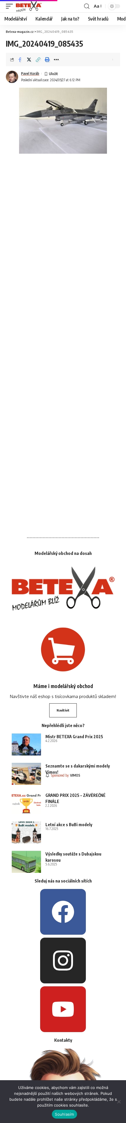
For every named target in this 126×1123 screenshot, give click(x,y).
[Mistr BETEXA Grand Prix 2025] (26, 745)
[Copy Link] (38, 59)
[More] (56, 59)
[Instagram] (63, 960)
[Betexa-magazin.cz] (29, 6)
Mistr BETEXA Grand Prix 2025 (74, 736)
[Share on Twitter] (29, 59)
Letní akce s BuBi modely (68, 824)
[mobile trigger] (11, 6)
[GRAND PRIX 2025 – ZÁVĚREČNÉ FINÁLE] (26, 803)
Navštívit (63, 710)
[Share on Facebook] (20, 59)
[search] (87, 6)
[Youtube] (63, 1009)
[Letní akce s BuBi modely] (26, 832)
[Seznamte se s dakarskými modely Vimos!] (26, 774)
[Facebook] (63, 912)
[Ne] (119, 1102)
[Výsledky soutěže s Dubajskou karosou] (26, 862)
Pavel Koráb (30, 73)
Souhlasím (64, 1114)
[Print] (47, 59)
